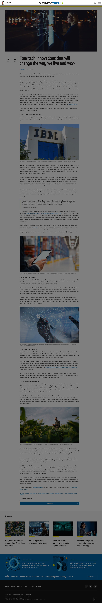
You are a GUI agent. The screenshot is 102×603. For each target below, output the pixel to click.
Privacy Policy (8, 594)
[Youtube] (90, 586)
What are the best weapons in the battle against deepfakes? (61, 543)
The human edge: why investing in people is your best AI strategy (87, 543)
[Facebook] (86, 586)
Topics (13, 586)
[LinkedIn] (95, 586)
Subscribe (90, 576)
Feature (8, 538)
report (61, 84)
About (25, 586)
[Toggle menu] (99, 3)
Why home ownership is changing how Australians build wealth (15, 543)
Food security (35, 227)
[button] (49, 503)
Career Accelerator (72, 104)
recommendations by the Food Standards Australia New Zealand (61, 367)
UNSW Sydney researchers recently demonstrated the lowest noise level (43, 213)
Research (19, 586)
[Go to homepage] (51, 3)
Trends (7, 586)
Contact (32, 586)
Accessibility (28, 594)
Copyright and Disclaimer (18, 594)
